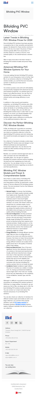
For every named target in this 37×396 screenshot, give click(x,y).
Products (14, 35)
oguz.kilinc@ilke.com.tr (12, 355)
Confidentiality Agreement (18, 384)
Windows (21, 35)
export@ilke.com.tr (11, 357)
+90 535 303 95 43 (11, 349)
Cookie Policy (19, 388)
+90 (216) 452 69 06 (11, 338)
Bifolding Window (30, 35)
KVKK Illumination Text (18, 386)
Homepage (7, 35)
